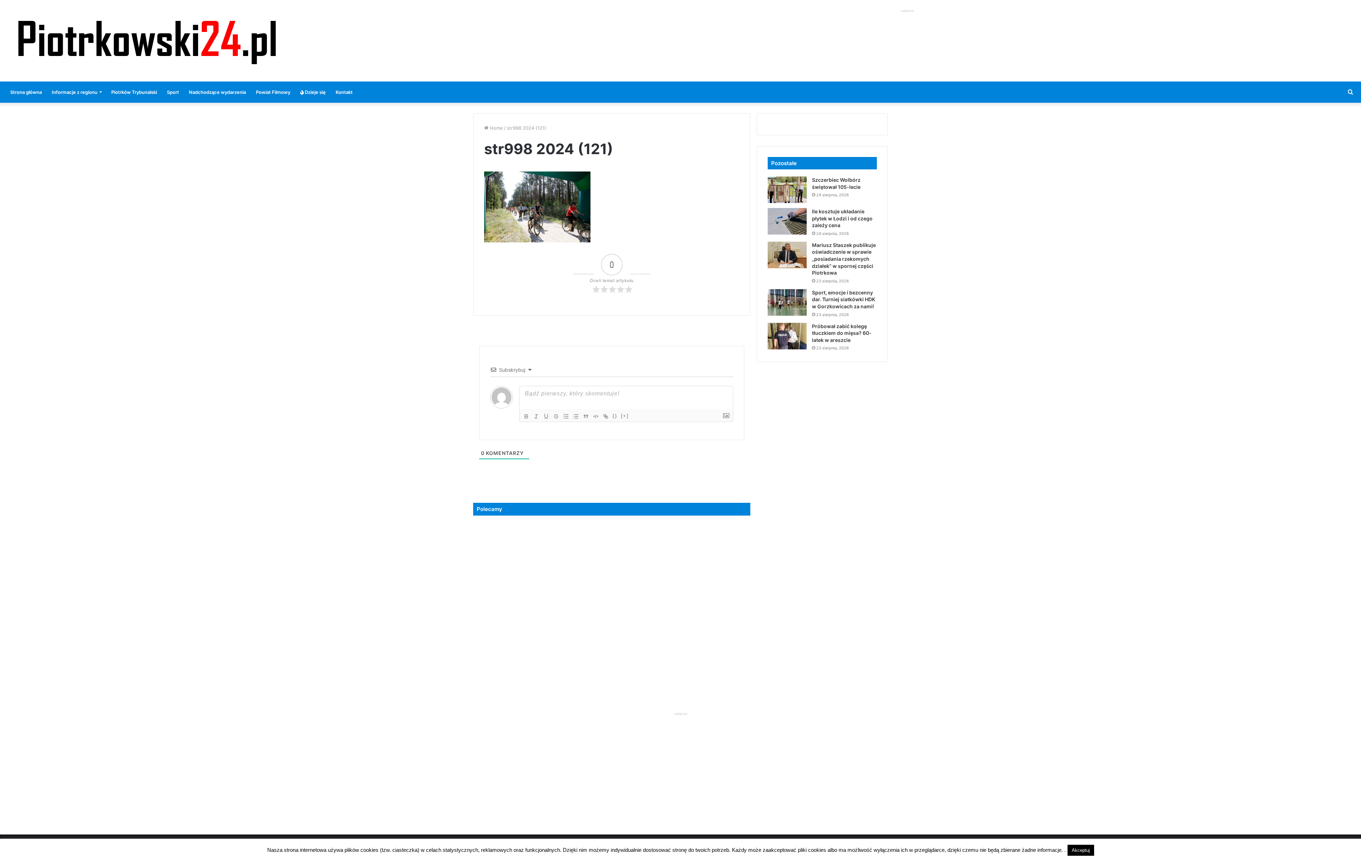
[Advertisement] (907, 30)
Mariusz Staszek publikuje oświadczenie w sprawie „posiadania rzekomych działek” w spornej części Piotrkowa (844, 259)
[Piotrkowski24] (147, 40)
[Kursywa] (536, 416)
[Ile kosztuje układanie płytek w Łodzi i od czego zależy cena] (787, 221)
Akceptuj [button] (1081, 850)
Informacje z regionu (74, 92)
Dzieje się (315, 92)
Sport (173, 92)
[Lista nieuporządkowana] (576, 416)
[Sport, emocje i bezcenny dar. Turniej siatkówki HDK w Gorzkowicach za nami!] (787, 302)
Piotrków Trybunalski (134, 92)
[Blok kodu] (596, 416)
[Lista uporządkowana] (566, 416)
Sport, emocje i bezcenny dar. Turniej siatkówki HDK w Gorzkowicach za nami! (843, 299)
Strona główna (26, 92)
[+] (625, 415)
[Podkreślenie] (546, 416)
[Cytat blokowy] (586, 416)
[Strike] (556, 416)
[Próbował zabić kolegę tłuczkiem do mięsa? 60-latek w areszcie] (787, 336)
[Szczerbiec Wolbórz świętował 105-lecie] (787, 189)
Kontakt (344, 92)
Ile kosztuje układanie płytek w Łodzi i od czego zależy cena (842, 218)
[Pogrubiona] (526, 416)
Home (495, 128)
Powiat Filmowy (273, 92)
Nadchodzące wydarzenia (217, 92)
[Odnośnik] (606, 416)
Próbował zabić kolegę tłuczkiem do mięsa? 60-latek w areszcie (842, 333)
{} (614, 415)
